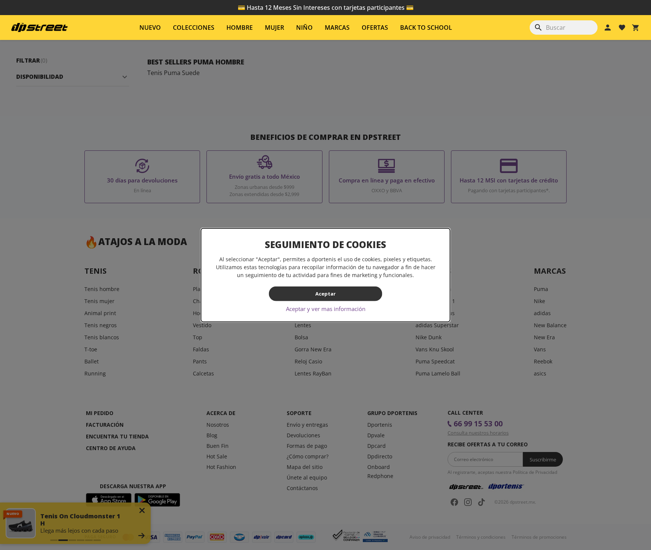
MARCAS (337, 27)
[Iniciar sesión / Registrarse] (607, 27)
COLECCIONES (193, 27)
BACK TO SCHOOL (426, 27)
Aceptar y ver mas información (325, 308)
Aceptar (325, 293)
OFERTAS (375, 27)
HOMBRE (239, 27)
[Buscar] (538, 27)
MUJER (274, 27)
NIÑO (304, 27)
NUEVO (150, 27)
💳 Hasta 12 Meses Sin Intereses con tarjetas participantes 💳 (326, 7)
